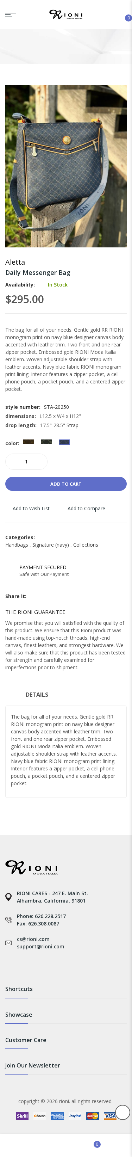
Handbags (18, 544)
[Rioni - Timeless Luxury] (66, 14)
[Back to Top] (122, 1112)
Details (37, 694)
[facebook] (8, 964)
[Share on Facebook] (32, 596)
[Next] (122, 264)
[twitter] (24, 964)
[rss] (39, 964)
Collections (85, 544)
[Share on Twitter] (40, 596)
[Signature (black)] (46, 442)
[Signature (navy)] (64, 442)
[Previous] (112, 264)
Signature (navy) (52, 544)
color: (12, 443)
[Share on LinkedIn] (57, 596)
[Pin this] (49, 596)
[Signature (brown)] (28, 442)
